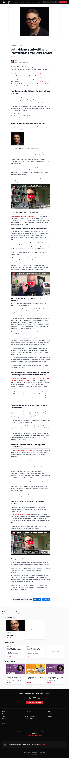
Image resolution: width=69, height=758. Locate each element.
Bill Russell (43, 81)
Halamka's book (16, 481)
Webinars (49, 716)
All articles (14, 42)
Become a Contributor (30, 716)
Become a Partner (29, 718)
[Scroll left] (3, 630)
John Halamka (25, 77)
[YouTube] (34, 697)
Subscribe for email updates (34, 702)
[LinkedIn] (29, 697)
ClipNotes (49, 713)
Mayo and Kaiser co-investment (29, 216)
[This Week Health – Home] (6, 2)
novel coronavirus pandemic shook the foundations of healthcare (29, 73)
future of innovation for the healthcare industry (29, 79)
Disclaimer (34, 752)
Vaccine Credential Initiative (22, 514)
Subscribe (63, 2)
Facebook (47, 599)
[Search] (56, 2)
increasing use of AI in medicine (23, 450)
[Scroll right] (66, 630)
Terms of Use (42, 752)
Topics (33, 2)
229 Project (43, 744)
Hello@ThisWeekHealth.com (34, 735)
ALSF (39, 2)
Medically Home (15, 216)
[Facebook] (39, 697)
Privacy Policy (27, 752)
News (28, 2)
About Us (4, 713)
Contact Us (27, 713)
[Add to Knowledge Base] (18, 57)
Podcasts (16, 2)
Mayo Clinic (41, 77)
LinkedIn (38, 599)
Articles (22, 2)
